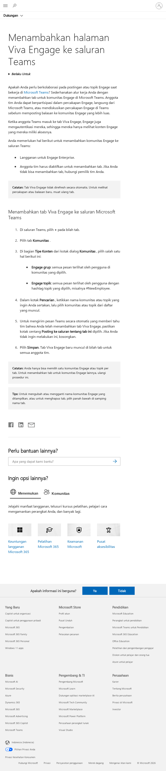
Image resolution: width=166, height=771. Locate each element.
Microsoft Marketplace (71, 709)
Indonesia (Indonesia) (23, 742)
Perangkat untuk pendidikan (127, 620)
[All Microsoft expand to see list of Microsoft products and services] (5, 6)
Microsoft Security (14, 688)
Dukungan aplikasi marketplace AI (76, 695)
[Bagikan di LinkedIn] (19, 423)
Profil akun (64, 613)
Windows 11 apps (14, 648)
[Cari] (115, 461)
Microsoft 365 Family (16, 634)
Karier (115, 681)
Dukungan (11, 15)
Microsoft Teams (36, 92)
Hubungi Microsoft (28, 763)
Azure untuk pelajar (122, 661)
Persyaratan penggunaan (69, 763)
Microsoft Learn (67, 688)
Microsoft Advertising (16, 716)
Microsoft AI (11, 681)
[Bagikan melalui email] (29, 423)
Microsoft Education (122, 613)
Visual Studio (66, 730)
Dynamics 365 (12, 702)
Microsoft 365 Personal (17, 641)
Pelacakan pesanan (69, 634)
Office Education (120, 641)
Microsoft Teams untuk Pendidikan (130, 627)
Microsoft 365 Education (125, 634)
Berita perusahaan (122, 695)
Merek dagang (96, 763)
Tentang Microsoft (122, 688)
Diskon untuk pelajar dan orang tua (130, 655)
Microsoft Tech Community (73, 702)
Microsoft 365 (12, 627)
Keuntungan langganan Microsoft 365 (18, 546)
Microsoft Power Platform (72, 716)
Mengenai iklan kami (120, 763)
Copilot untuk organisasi (18, 613)
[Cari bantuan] (15, 5)
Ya (95, 591)
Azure (8, 695)
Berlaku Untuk (20, 74)
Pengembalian (66, 627)
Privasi (47, 763)
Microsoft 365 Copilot (16, 723)
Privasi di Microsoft (122, 702)
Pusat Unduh (65, 620)
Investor (116, 709)
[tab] (25, 492)
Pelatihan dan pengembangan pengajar (133, 648)
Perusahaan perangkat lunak (74, 723)
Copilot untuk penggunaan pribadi (23, 620)
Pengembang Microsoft (71, 681)
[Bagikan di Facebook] (11, 423)
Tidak (122, 591)
